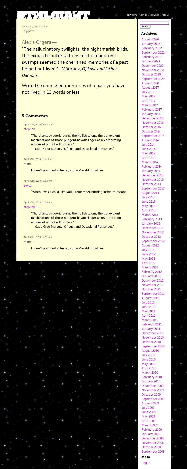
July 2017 (148, 92)
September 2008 (153, 451)
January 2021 (151, 61)
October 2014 (151, 131)
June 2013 (149, 202)
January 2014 (151, 171)
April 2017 (148, 101)
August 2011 (150, 298)
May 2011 (148, 311)
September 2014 (153, 136)
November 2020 (153, 70)
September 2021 (153, 52)
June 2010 (149, 359)
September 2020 (153, 79)
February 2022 (152, 48)
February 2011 (152, 324)
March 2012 (150, 267)
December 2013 (152, 175)
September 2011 (153, 294)
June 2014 (149, 149)
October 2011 (151, 289)
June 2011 (149, 307)
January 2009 (151, 434)
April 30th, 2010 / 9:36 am (38, 124)
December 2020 (152, 66)
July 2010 (148, 355)
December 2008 (152, 438)
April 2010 (148, 368)
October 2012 (151, 237)
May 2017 (148, 96)
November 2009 (153, 390)
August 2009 (150, 403)
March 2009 (150, 425)
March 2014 (150, 162)
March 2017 (150, 105)
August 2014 (150, 140)
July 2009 (148, 408)
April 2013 (148, 210)
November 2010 (153, 337)
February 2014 (152, 166)
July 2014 (148, 145)
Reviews (132, 14)
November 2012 (153, 232)
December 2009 (152, 386)
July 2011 (148, 302)
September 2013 (153, 188)
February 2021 (152, 57)
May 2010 (148, 364)
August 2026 (150, 39)
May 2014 (148, 153)
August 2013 (150, 193)
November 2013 (153, 180)
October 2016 (151, 127)
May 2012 (148, 259)
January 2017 (151, 114)
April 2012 (148, 263)
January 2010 (151, 381)
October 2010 (151, 342)
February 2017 (152, 109)
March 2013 (150, 215)
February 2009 (152, 430)
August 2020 (150, 83)
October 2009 (151, 394)
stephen (29, 129)
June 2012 (149, 254)
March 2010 (150, 373)
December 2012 (152, 228)
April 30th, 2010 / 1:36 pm (38, 202)
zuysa (28, 185)
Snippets (28, 31)
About (165, 14)
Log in (146, 463)
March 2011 (150, 320)
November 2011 (153, 285)
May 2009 (148, 416)
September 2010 (153, 346)
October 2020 (151, 74)
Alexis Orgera (36, 42)
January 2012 (151, 276)
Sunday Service (149, 14)
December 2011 (152, 280)
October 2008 (151, 447)
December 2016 (152, 118)
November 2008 (153, 443)
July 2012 (148, 250)
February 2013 (152, 219)
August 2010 (150, 351)
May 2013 (148, 206)
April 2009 (148, 421)
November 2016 (153, 123)
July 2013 (148, 197)
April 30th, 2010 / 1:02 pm (38, 180)
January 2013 (151, 223)
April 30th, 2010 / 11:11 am (38, 159)
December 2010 (152, 333)
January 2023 (151, 44)
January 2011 (151, 329)
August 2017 (150, 88)
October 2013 (151, 184)
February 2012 (152, 272)
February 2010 (152, 377)
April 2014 (148, 158)
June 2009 (149, 412)
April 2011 (148, 316)
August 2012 (150, 245)
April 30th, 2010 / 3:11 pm (38, 237)
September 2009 (153, 399)
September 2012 (153, 241)
